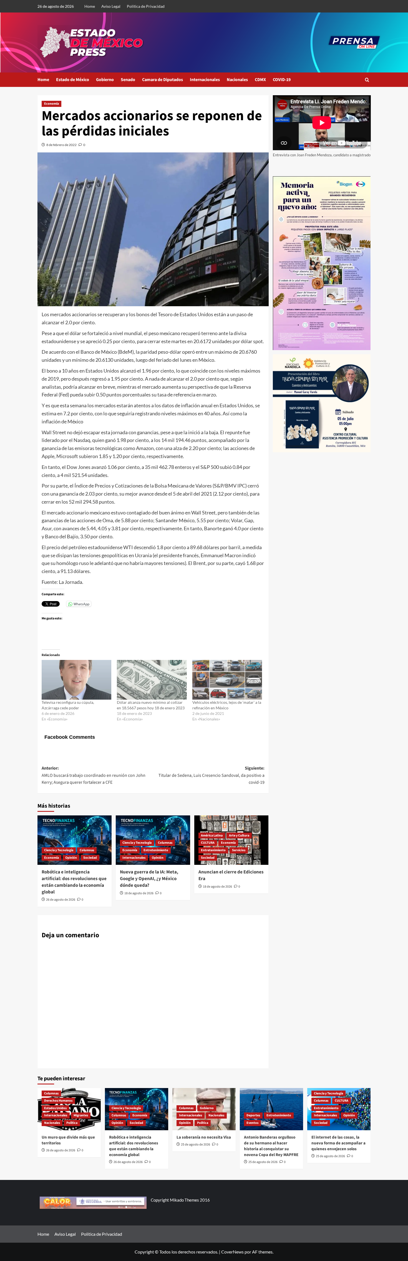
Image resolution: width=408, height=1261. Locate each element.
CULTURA (208, 842)
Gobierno (105, 80)
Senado (128, 80)
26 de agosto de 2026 (60, 899)
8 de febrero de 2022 (61, 145)
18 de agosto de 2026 (138, 893)
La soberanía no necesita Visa (204, 1137)
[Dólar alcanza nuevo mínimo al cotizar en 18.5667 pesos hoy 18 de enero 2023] (152, 680)
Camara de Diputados (162, 80)
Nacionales (237, 80)
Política (71, 1123)
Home (89, 6)
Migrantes (81, 1115)
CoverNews (232, 1251)
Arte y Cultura (239, 835)
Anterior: (93, 775)
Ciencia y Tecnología (58, 850)
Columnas (87, 850)
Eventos (252, 1123)
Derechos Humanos (58, 1100)
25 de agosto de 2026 (195, 1144)
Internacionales (205, 80)
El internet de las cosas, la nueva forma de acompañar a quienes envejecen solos (338, 1143)
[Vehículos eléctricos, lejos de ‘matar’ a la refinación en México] (227, 680)
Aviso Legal (110, 6)
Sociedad (90, 857)
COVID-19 (282, 80)
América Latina (212, 835)
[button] (367, 80)
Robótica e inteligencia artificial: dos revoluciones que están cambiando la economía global (74, 882)
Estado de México (72, 80)
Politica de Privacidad (146, 6)
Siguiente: (211, 775)
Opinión (71, 857)
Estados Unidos (55, 1108)
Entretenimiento (155, 850)
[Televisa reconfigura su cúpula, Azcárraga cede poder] (76, 680)
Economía (51, 103)
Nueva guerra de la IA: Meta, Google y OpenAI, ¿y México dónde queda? (149, 879)
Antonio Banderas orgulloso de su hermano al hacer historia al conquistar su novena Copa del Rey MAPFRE (271, 1146)
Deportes (253, 1115)
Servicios (238, 850)
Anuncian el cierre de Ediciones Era (231, 875)
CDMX (260, 80)
